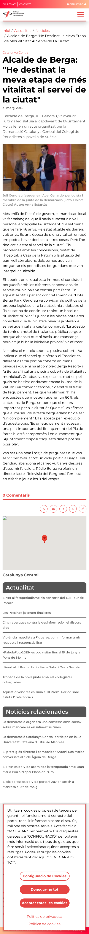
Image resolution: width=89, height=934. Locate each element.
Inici (6, 31)
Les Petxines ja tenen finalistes (27, 613)
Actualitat (22, 31)
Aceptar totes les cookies (44, 903)
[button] (44, 539)
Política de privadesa (44, 917)
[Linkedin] (53, 509)
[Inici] (15, 14)
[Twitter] (44, 509)
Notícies (43, 31)
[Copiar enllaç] (82, 509)
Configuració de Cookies (45, 876)
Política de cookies (44, 924)
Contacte (25, 4)
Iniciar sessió (75, 4)
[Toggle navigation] (80, 14)
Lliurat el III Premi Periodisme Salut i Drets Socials (41, 667)
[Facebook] (63, 509)
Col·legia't (9, 4)
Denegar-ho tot (44, 889)
